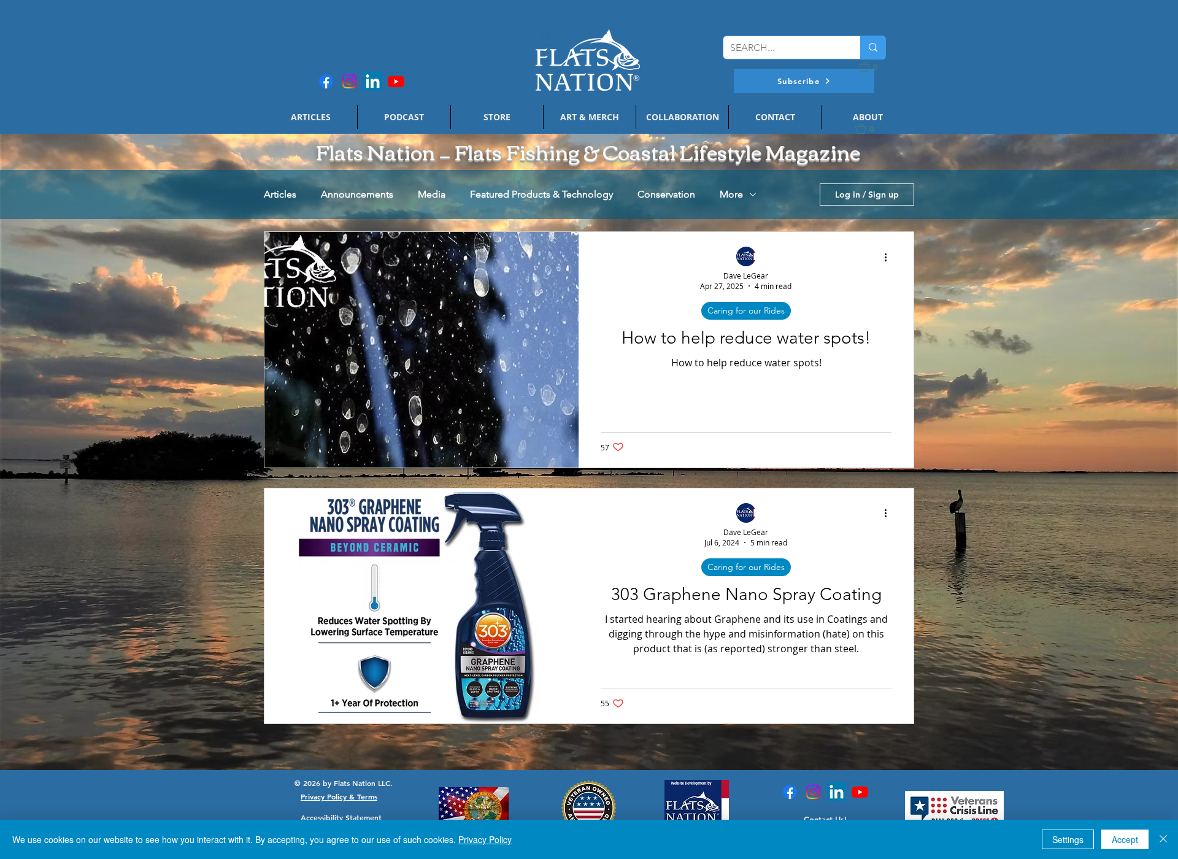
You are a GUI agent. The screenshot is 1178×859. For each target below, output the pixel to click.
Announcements (357, 194)
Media (431, 194)
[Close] (1163, 839)
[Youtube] (396, 81)
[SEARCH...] (872, 47)
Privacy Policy (485, 839)
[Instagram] (349, 81)
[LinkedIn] (372, 81)
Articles (280, 194)
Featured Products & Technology (541, 194)
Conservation (666, 194)
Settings (1068, 839)
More (731, 194)
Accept (1125, 839)
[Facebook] (326, 81)
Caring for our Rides (746, 310)
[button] (804, 81)
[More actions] (889, 257)
